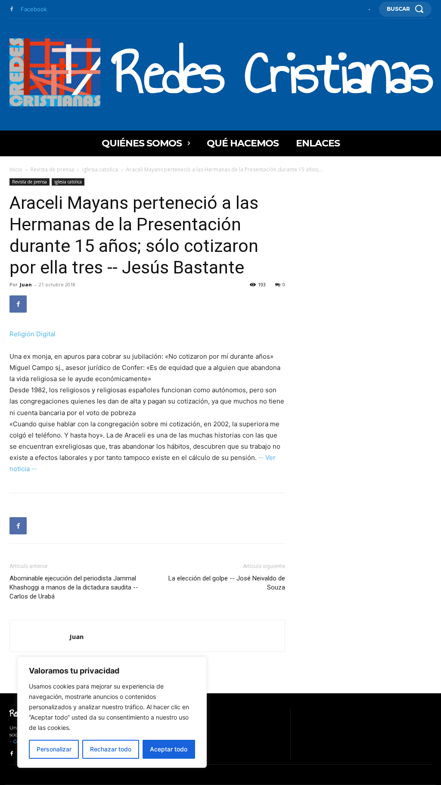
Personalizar (54, 749)
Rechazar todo (110, 749)
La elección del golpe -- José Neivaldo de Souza (226, 582)
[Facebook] (12, 9)
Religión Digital (32, 334)
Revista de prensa (52, 169)
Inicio (15, 169)
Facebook (34, 9)
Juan (26, 284)
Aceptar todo (168, 749)
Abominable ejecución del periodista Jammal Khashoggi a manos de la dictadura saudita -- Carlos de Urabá (73, 587)
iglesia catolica (100, 169)
